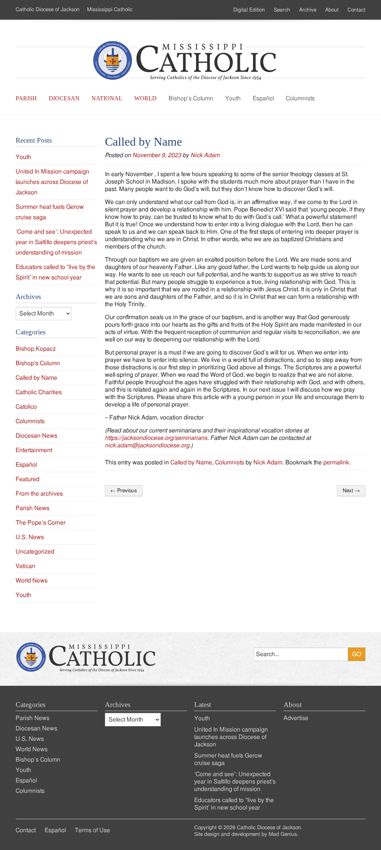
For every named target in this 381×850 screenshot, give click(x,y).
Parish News (32, 508)
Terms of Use (92, 830)
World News (32, 581)
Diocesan (64, 98)
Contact (356, 10)
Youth (233, 98)
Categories (30, 704)
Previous (124, 490)
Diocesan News (36, 436)
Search (282, 10)
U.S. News (30, 537)
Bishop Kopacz (36, 349)
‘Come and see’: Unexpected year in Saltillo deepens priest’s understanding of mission (56, 242)
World (145, 98)
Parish (26, 98)
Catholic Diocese (48, 9)
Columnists (300, 98)
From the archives (39, 494)
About (332, 10)
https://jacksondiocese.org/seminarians (156, 438)
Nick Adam (205, 155)
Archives (117, 704)
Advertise (296, 718)
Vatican (25, 566)
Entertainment (34, 450)
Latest (202, 704)
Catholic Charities (39, 392)
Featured (27, 479)
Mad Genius (283, 834)
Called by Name (191, 462)
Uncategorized (35, 552)
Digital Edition (249, 10)
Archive (307, 10)
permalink (336, 462)
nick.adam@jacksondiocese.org (147, 445)
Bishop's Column (38, 363)
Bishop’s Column (191, 98)
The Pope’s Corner (40, 523)
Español (263, 98)
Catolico (26, 407)
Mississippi (109, 9)
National (107, 98)
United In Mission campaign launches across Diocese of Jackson (52, 182)
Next (351, 490)
